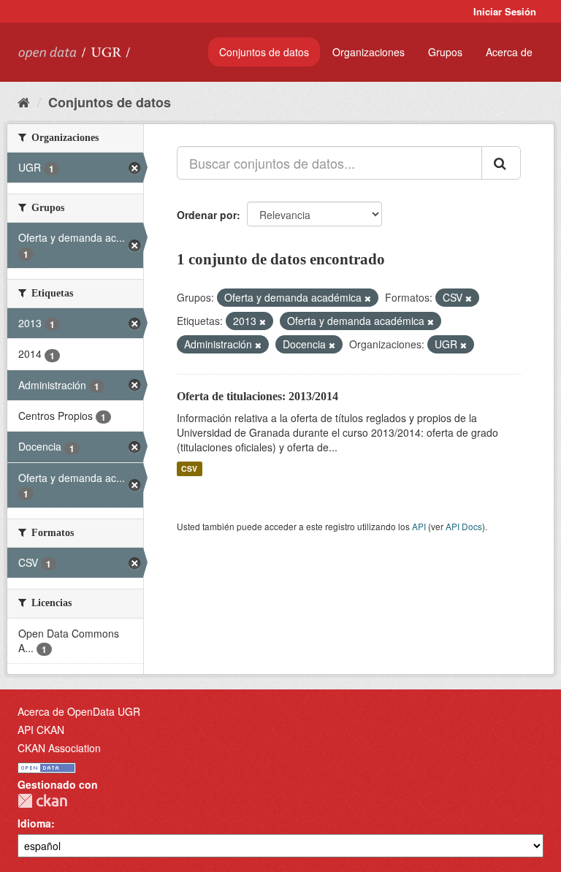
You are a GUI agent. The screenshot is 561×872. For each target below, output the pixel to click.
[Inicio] (24, 101)
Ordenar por (207, 214)
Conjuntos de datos (264, 52)
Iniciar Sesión (504, 11)
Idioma (34, 823)
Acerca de (509, 52)
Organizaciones (368, 52)
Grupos (445, 52)
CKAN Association (59, 748)
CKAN (42, 800)
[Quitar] (368, 298)
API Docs (464, 526)
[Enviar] (501, 163)
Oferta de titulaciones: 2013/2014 (257, 396)
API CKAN (41, 729)
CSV (189, 468)
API (419, 526)
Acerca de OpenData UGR (79, 711)
